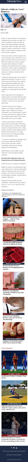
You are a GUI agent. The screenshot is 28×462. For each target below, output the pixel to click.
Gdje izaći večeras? (8, 190)
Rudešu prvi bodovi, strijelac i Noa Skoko (13, 377)
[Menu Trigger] (25, 2)
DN (5, 30)
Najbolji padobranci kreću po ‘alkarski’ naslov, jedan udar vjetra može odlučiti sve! (13, 408)
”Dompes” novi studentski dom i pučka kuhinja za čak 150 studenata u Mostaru (13, 194)
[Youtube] (16, 448)
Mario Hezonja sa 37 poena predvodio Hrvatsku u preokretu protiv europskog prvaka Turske (13, 439)
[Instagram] (14, 448)
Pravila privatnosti (17, 454)
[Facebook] (11, 448)
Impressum (9, 454)
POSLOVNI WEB (17, 459)
